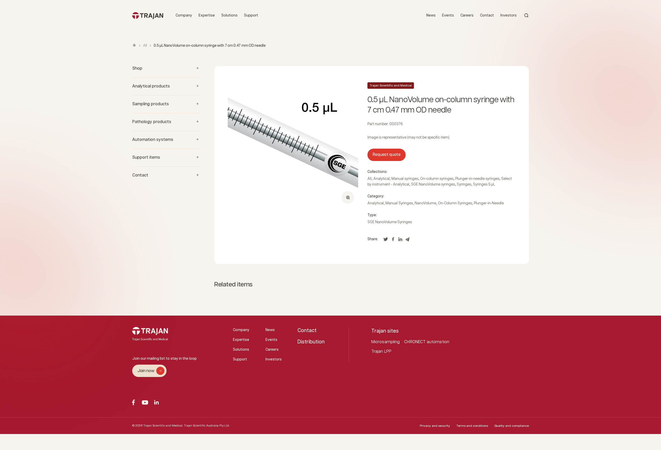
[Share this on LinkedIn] (400, 240)
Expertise (207, 15)
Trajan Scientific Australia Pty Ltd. (207, 425)
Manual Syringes (399, 203)
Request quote (386, 154)
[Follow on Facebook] (133, 402)
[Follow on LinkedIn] (156, 402)
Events (448, 15)
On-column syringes (436, 179)
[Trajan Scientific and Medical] (147, 15)
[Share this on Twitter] (385, 240)
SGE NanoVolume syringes (433, 184)
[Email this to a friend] (407, 240)
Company (184, 15)
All (145, 45)
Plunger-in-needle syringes (477, 179)
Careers (467, 15)
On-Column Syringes (455, 203)
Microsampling (385, 342)
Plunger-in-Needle (489, 203)
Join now (145, 371)
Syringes (464, 184)
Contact (487, 15)
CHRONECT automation (426, 342)
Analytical (381, 179)
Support (251, 15)
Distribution (311, 341)
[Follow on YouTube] (144, 402)
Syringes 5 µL (484, 184)
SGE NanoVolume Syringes (389, 222)
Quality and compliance (511, 426)
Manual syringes (404, 179)
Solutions (229, 15)
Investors (508, 15)
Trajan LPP (381, 351)
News (431, 15)
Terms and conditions (472, 426)
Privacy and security (435, 426)
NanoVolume (425, 203)
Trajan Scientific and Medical (390, 85)
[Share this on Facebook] (393, 240)
